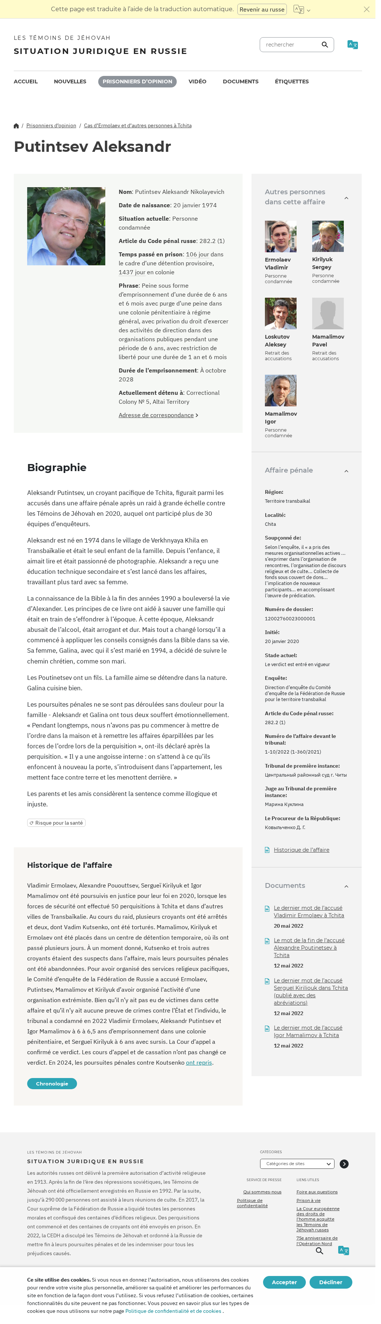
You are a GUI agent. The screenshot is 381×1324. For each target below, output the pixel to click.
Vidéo (197, 81)
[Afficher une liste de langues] (302, 9)
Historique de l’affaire (301, 850)
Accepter (284, 1282)
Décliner (330, 1282)
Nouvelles (70, 81)
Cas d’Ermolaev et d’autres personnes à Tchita (138, 125)
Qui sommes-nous (262, 1192)
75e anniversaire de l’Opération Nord (317, 1240)
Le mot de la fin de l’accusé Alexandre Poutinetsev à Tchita (309, 948)
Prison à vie (309, 1200)
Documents (241, 81)
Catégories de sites (285, 1163)
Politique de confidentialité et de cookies (173, 1311)
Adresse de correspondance (156, 415)
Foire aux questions (317, 1192)
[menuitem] (25, 81)
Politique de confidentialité (252, 1203)
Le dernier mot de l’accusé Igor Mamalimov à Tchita (308, 1031)
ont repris (199, 1062)
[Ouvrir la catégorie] (344, 1164)
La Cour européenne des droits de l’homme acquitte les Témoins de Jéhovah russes (318, 1219)
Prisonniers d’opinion (137, 81)
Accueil (26, 81)
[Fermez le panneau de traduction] (367, 9)
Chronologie (52, 1084)
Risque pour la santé (59, 822)
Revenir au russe (262, 9)
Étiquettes (292, 81)
